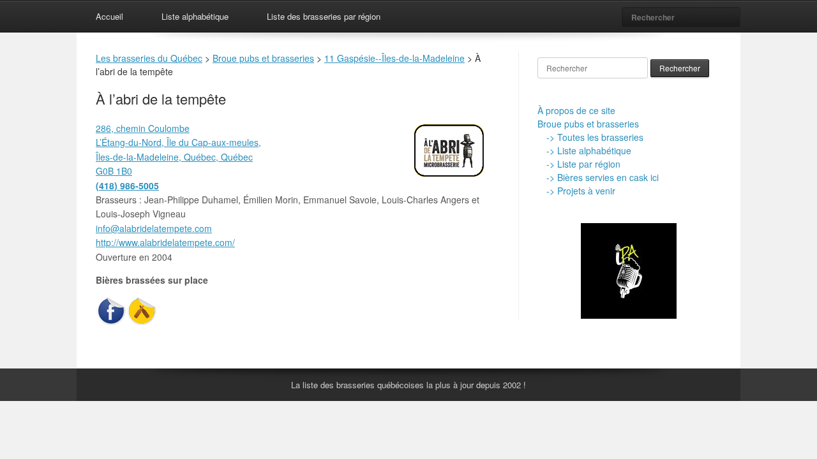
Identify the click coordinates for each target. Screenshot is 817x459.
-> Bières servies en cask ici (602, 177)
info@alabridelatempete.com (154, 228)
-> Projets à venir (580, 190)
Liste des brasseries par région (323, 16)
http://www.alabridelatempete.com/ (165, 242)
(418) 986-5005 (127, 185)
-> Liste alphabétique (588, 150)
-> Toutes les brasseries (594, 137)
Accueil (109, 16)
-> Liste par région (583, 163)
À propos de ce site (576, 110)
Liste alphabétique (195, 16)
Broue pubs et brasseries (588, 123)
